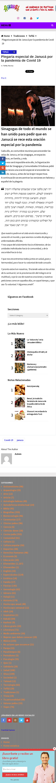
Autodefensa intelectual (16, 504)
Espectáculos (10, 574)
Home (6, 742)
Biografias (8, 512)
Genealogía (9, 589)
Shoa (6, 673)
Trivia (6, 695)
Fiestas (10, 66)
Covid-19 (8, 440)
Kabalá (6, 618)
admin (18, 454)
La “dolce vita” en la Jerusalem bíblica (35, 341)
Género (7, 593)
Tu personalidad (11, 699)
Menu (4, 25)
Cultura (7, 541)
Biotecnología (10, 515)
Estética (7, 578)
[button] (20, 756)
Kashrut (7, 622)
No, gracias (15, 780)
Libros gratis (9, 626)
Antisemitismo (11, 486)
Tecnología (9, 684)
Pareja (6, 648)
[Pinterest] (9, 720)
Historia (7, 600)
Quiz (5, 662)
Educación (8, 560)
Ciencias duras (10, 530)
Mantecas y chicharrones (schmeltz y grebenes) (36, 367)
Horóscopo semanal (13, 607)
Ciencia (7, 526)
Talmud (7, 681)
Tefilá (5, 51)
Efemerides (9, 563)
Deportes (8, 548)
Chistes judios (10, 523)
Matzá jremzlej (33, 386)
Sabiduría (8, 666)
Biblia (6, 508)
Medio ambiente (11, 633)
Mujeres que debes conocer (17, 637)
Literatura (8, 629)
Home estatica (11, 745)
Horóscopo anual (12, 604)
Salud (6, 670)
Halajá (6, 596)
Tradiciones (9, 692)
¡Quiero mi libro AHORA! (15, 775)
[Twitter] (21, 720)
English (7, 571)
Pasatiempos (10, 651)
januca (20, 440)
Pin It (3, 78)
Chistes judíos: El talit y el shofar (37, 353)
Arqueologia (9, 490)
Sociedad (8, 677)
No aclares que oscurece (16, 644)
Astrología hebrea (12, 501)
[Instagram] (15, 720)
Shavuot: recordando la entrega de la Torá (37, 412)
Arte (5, 493)
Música (6, 640)
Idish (5, 611)
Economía (8, 556)
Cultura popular (11, 545)
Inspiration (9, 615)
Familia (7, 582)
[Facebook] (3, 720)
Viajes (6, 706)
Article (6, 497)
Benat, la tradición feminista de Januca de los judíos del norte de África (36, 402)
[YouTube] (27, 720)
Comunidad (9, 537)
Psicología (8, 659)
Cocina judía (9, 534)
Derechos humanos (13, 552)
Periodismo (9, 655)
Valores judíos (10, 703)
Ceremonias (9, 519)
